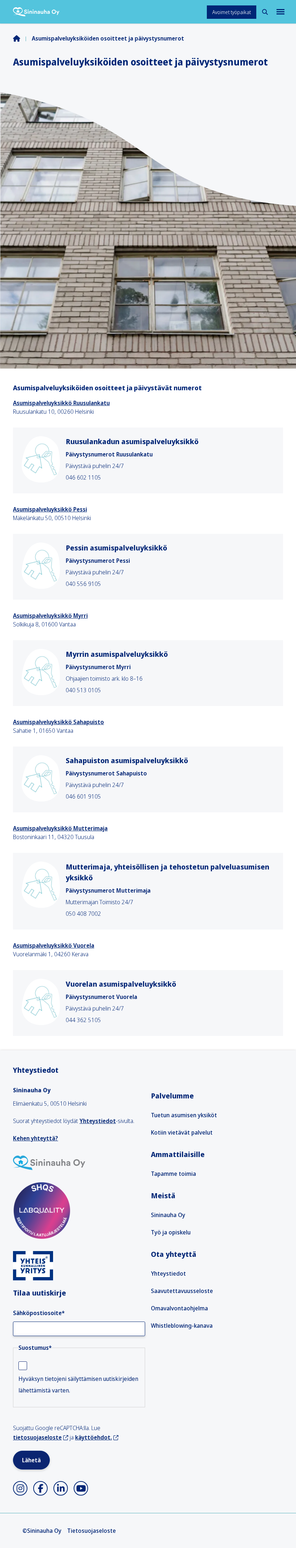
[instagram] (20, 1488)
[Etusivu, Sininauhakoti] (36, 12)
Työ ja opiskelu (171, 1232)
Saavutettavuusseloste (182, 1291)
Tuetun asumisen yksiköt (184, 1115)
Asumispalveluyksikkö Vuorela (53, 945)
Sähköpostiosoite (39, 1313)
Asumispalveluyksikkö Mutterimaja (60, 828)
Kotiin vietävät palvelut (182, 1132)
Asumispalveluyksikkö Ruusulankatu (61, 403)
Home (22, 38)
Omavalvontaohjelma (179, 1308)
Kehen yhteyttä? (35, 1138)
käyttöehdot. (93, 1437)
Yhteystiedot (97, 1121)
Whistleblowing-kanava (182, 1326)
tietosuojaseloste (37, 1437)
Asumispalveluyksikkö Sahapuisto (58, 722)
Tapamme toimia (173, 1174)
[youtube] (81, 1488)
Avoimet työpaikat (231, 12)
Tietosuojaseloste (91, 1531)
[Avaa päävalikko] (280, 12)
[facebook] (40, 1488)
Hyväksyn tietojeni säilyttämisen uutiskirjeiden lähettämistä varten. (78, 1384)
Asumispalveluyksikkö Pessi (50, 509)
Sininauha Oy (168, 1215)
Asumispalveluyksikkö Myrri (50, 616)
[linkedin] (60, 1488)
